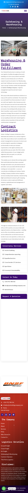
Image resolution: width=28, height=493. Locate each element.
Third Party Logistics (7, 459)
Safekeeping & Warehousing (9, 454)
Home (4, 28)
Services (3, 429)
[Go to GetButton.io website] (3, 491)
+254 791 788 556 (9, 281)
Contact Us (4, 437)
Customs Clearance (6, 457)
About (3, 426)
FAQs (2, 432)
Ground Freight (5, 446)
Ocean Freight (5, 448)
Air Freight (4, 451)
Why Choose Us (5, 434)
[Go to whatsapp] (4, 488)
